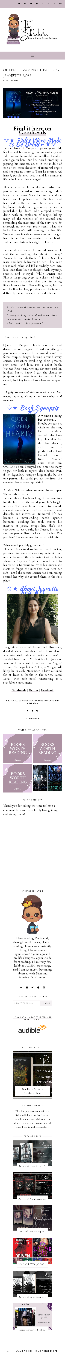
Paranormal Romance (42, 701)
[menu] (4, 4)
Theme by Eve (49, 1351)
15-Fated (10, 701)
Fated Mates (21, 701)
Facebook (47, 690)
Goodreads (32, 132)
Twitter (33, 690)
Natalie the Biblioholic (28, 1351)
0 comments (32, 718)
